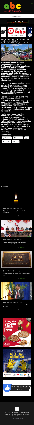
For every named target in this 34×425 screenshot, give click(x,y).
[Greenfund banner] (17, 376)
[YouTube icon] (15, 418)
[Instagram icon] (17, 418)
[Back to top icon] (17, 409)
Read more (22, 216)
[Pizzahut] (17, 346)
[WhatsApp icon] (11, 418)
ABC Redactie (7, 208)
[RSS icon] (22, 418)
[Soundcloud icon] (20, 418)
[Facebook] (17, 395)
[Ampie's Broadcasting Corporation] (14, 7)
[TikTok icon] (19, 418)
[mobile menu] (31, 3)
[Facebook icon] (13, 418)
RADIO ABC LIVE (18, 22)
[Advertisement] (17, 165)
